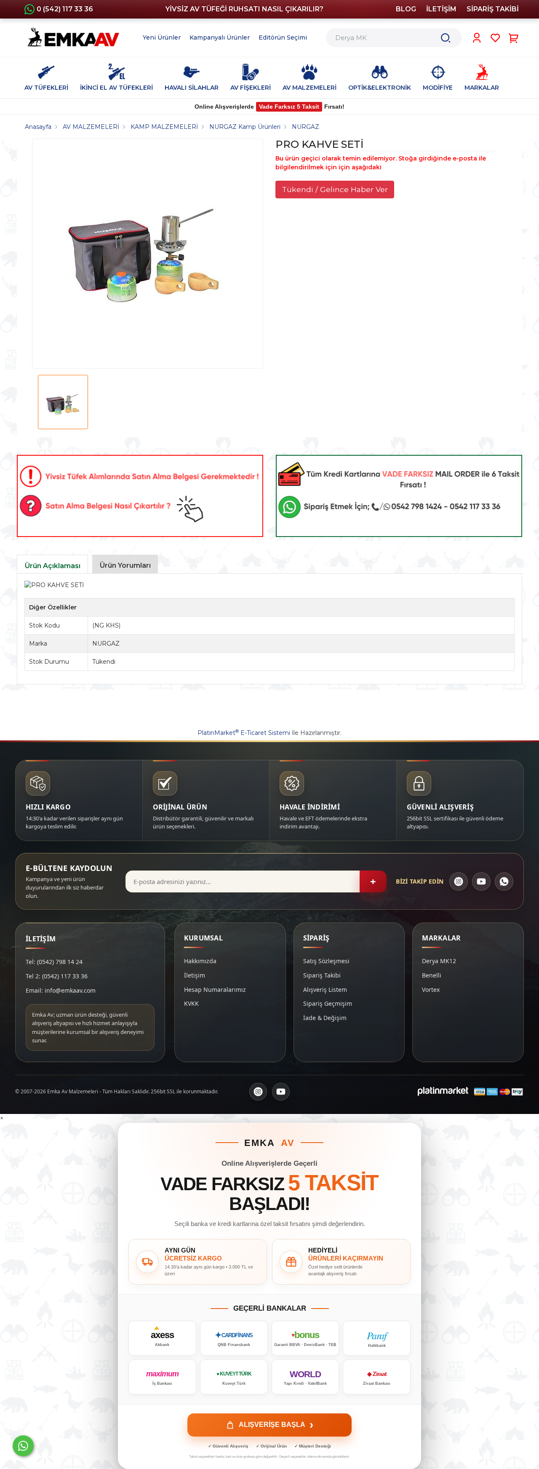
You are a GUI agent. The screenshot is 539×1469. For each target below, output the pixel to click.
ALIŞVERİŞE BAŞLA (276, 1424)
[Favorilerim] (495, 38)
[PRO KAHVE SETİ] (144, 253)
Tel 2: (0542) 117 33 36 (57, 976)
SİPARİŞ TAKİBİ (493, 9)
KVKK (191, 1003)
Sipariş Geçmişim (327, 1003)
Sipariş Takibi (322, 975)
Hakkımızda (200, 961)
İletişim (194, 975)
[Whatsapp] (23, 1445)
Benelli (431, 975)
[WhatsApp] (504, 881)
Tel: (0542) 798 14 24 (54, 962)
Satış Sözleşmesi (326, 961)
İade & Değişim (325, 1018)
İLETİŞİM (441, 9)
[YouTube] (481, 881)
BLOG (406, 9)
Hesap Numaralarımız (215, 990)
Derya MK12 (439, 961)
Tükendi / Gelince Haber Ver (335, 189)
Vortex (431, 990)
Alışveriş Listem (325, 990)
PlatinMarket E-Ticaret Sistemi (243, 733)
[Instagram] (458, 881)
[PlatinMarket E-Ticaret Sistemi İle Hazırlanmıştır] (443, 1091)
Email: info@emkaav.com (61, 990)
